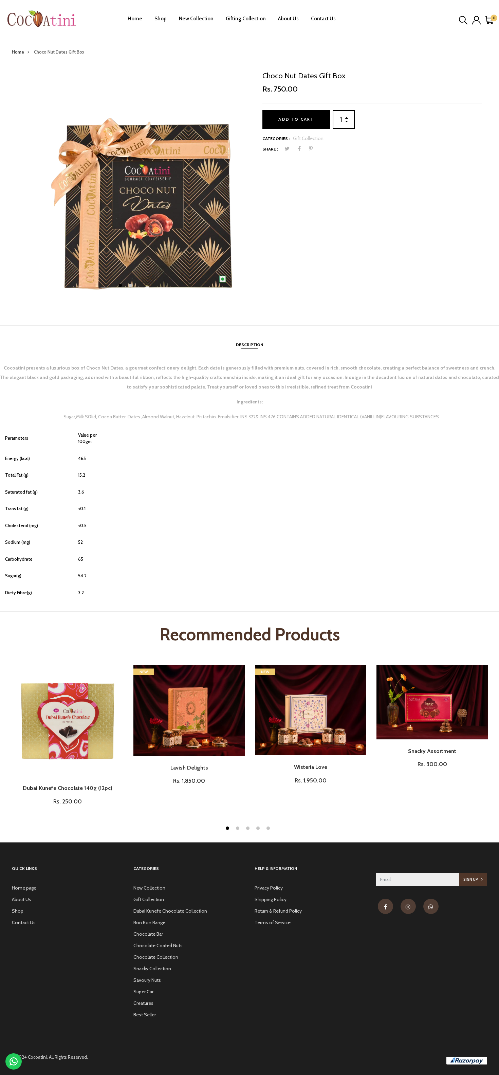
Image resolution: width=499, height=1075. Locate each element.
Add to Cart (296, 119)
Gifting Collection (246, 19)
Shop (160, 19)
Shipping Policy (271, 899)
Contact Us (323, 19)
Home (135, 19)
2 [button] (131, 286)
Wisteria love (310, 767)
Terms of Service (273, 922)
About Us (288, 19)
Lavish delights (189, 767)
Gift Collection (308, 138)
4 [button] (259, 829)
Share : (270, 149)
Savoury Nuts (147, 980)
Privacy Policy (269, 888)
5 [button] (269, 829)
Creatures (143, 1003)
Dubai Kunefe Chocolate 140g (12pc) (67, 788)
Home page (24, 888)
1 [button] (121, 286)
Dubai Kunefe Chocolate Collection (170, 911)
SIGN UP (471, 879)
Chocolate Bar (148, 934)
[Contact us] (13, 1061)
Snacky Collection (152, 968)
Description (249, 344)
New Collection (196, 19)
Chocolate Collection (155, 957)
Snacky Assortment (432, 751)
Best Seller (144, 1015)
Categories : (276, 138)
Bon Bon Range (149, 922)
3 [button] (249, 829)
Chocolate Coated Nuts (158, 945)
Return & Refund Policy (278, 911)
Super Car (143, 992)
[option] (127, 185)
